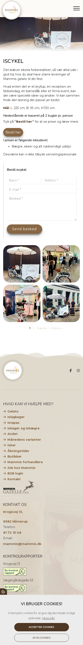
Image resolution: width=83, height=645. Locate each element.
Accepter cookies (41, 627)
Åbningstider (18, 450)
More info (48, 618)
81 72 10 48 (12, 533)
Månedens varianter (24, 439)
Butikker (14, 456)
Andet (12, 433)
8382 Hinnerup (15, 521)
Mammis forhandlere (25, 462)
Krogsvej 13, (13, 512)
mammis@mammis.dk (22, 544)
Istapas (13, 422)
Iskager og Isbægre (23, 428)
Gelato (13, 411)
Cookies (3, 591)
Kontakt (14, 479)
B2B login (15, 473)
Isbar (11, 445)
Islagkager (16, 416)
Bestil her (13, 132)
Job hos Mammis (21, 467)
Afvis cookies (41, 637)
